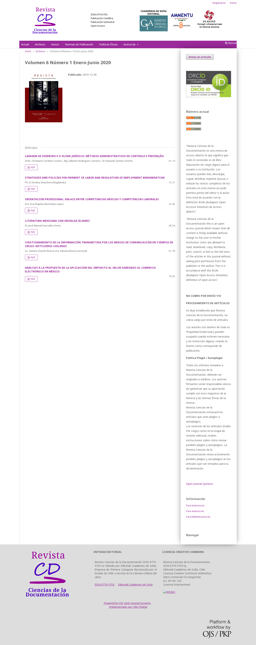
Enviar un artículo (200, 57)
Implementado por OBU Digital (128, 607)
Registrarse (219, 3)
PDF (32, 167)
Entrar (233, 3)
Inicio (28, 51)
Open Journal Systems (199, 484)
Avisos (55, 44)
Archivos (40, 44)
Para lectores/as (195, 505)
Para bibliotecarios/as (198, 516)
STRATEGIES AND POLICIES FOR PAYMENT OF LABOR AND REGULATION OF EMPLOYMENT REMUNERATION (95, 177)
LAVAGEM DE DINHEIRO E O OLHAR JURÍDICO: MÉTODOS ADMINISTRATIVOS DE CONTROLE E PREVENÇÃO (94, 156)
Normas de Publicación (79, 44)
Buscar (232, 43)
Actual (25, 44)
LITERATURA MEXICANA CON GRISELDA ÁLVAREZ (57, 221)
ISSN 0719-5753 (105, 584)
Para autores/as (195, 511)
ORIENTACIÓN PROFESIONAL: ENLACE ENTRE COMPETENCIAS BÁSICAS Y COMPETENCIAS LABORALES (92, 199)
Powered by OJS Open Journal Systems (127, 603)
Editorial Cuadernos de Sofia (135, 584)
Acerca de (130, 44)
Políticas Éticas (108, 44)
